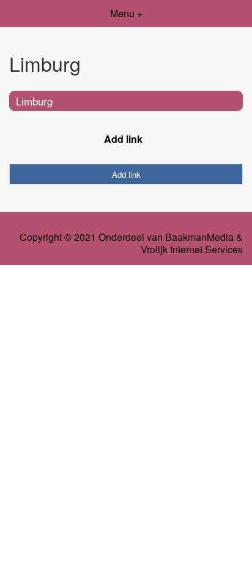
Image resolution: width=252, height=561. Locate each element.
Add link (123, 139)
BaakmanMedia (199, 237)
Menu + (126, 13)
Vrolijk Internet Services (192, 249)
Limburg (34, 101)
